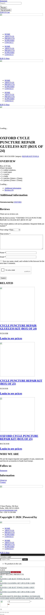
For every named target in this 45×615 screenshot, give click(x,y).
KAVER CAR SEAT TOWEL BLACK (15, 579)
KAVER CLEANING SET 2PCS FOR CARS (17, 583)
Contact (3, 482)
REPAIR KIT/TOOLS (30, 156)
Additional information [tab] (13, 188)
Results (3, 8)
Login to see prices (11, 338)
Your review (5, 234)
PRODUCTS (10, 38)
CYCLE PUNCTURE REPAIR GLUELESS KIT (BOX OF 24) (18, 327)
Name (3, 253)
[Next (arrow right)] (3, 614)
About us (3, 480)
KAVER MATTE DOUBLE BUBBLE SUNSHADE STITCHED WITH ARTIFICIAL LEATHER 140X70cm (21, 597)
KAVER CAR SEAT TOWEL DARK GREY (17, 587)
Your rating (5, 230)
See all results (5, 10)
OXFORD (17, 202)
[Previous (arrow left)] (1, 614)
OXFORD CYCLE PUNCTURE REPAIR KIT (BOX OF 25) (19, 437)
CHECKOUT (16, 572)
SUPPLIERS (9, 40)
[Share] (5, 612)
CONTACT (9, 42)
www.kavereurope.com (8, 510)
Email (3, 257)
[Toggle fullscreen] (3, 612)
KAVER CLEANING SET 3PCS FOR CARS (17, 592)
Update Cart (5, 572)
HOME (7, 34)
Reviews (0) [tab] (9, 190)
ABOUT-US (9, 36)
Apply (25, 559)
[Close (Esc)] (8, 612)
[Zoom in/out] (1, 612)
